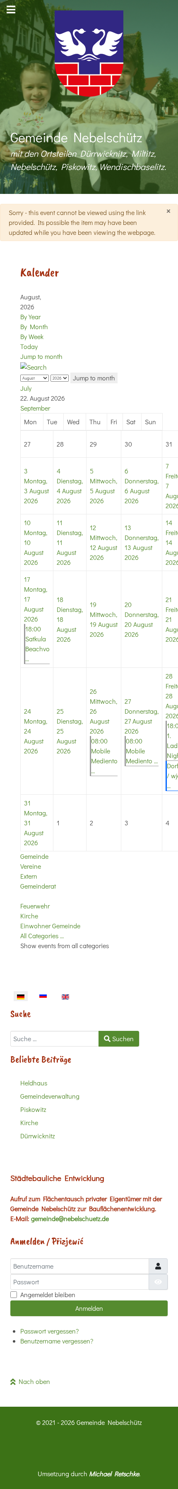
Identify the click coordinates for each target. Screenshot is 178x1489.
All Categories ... (42, 935)
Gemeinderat (38, 886)
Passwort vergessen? (49, 1330)
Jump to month (41, 356)
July (25, 388)
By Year (30, 316)
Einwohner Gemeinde (50, 925)
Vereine (30, 866)
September (35, 408)
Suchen (122, 1038)
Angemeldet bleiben (47, 1294)
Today (29, 346)
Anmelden (89, 1308)
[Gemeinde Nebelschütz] (89, 53)
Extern (28, 876)
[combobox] (54, 1039)
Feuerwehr (35, 905)
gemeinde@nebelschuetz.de (70, 1218)
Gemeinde (34, 856)
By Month (34, 326)
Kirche (29, 915)
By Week (31, 336)
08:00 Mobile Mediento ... (142, 750)
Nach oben (33, 1381)
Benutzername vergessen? (56, 1340)
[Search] (33, 366)
